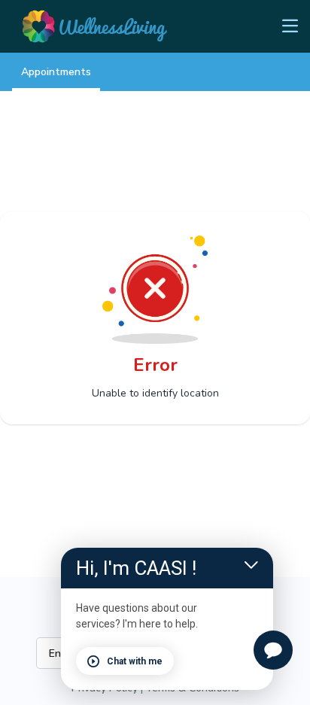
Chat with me (135, 661)
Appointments (56, 72)
